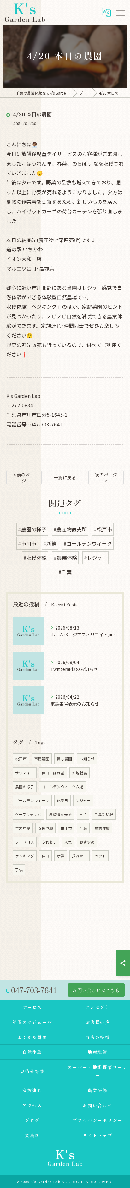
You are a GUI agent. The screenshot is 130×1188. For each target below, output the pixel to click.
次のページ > (106, 477)
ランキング (24, 855)
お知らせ (87, 758)
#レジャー (95, 557)
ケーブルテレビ (28, 814)
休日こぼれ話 (53, 772)
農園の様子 (24, 786)
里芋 (83, 814)
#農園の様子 (32, 529)
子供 (19, 869)
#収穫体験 (35, 557)
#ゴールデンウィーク (87, 543)
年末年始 (22, 828)
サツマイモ (24, 772)
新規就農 (79, 772)
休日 (45, 855)
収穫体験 (45, 828)
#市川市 (27, 543)
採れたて (79, 855)
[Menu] (120, 12)
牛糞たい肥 (103, 814)
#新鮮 (49, 543)
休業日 (62, 800)
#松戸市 (103, 529)
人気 (68, 841)
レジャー (83, 800)
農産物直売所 (60, 814)
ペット (100, 855)
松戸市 (21, 758)
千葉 (83, 828)
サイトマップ (98, 1135)
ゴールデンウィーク (32, 800)
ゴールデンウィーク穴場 (62, 786)
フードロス (24, 841)
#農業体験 (65, 557)
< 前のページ (23, 477)
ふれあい (49, 841)
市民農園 (41, 758)
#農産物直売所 (70, 529)
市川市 (66, 828)
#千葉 (65, 572)
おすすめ (87, 841)
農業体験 (102, 828)
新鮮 (60, 855)
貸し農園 (64, 758)
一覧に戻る (65, 477)
